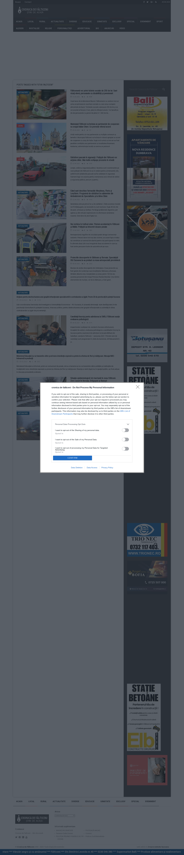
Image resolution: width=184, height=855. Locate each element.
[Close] (138, 387)
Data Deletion (77, 467)
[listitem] (92, 424)
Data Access (92, 467)
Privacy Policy (107, 467)
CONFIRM (73, 458)
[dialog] (92, 427)
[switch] (125, 430)
